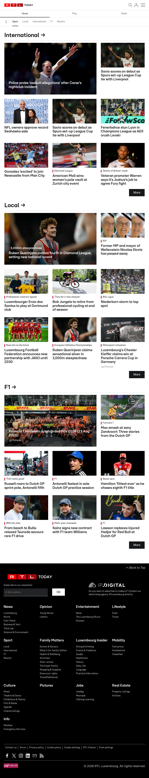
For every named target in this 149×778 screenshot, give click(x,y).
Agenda (8, 707)
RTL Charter (89, 747)
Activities (45, 658)
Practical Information (87, 673)
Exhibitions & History (14, 699)
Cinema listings (12, 711)
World (7, 617)
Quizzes (80, 621)
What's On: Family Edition (53, 650)
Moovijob (80, 696)
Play (74, 14)
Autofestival (118, 650)
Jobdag (80, 692)
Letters (43, 617)
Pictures (46, 685)
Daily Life (81, 666)
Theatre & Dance (12, 696)
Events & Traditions (86, 650)
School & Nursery (49, 647)
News (8, 607)
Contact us (11, 747)
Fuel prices (118, 647)
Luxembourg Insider (92, 640)
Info (7, 719)
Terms (23, 747)
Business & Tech (12, 624)
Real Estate (121, 685)
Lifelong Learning (85, 699)
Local (25, 21)
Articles (116, 696)
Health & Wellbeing (50, 654)
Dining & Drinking (85, 647)
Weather (8, 725)
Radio (124, 14)
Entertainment (87, 607)
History (80, 662)
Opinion (46, 607)
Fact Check (9, 621)
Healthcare (82, 658)
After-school (46, 662)
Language (81, 670)
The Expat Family (49, 666)
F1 (52, 21)
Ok (59, 592)
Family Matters (52, 640)
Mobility (118, 640)
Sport (15, 21)
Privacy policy (36, 747)
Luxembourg (10, 613)
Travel (115, 617)
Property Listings (121, 692)
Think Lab (8, 628)
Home (25, 14)
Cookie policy (54, 747)
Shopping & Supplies (50, 670)
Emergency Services (14, 729)
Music (7, 692)
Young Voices (46, 613)
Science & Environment (16, 632)
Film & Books (10, 703)
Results (61, 21)
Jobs (79, 685)
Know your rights (48, 673)
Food (114, 613)
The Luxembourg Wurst (88, 617)
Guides (79, 654)
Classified (117, 654)
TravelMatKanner (49, 677)
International (39, 21)
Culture (10, 685)
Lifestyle (119, 607)
